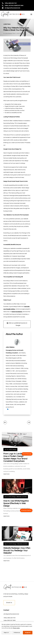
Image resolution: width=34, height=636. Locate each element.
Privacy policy (16, 628)
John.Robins (8, 33)
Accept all (27, 632)
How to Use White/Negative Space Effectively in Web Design (16, 503)
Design (22, 33)
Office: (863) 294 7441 (11, 3)
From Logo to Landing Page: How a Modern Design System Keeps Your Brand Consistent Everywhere (16, 457)
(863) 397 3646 (11, 620)
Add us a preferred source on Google (18, 324)
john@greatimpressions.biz (12, 8)
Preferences (17, 632)
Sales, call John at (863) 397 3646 (14, 5)
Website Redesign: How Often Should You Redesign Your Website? (16, 550)
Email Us (9, 602)
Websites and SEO (21, 496)
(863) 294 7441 (12, 617)
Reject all (6, 632)
